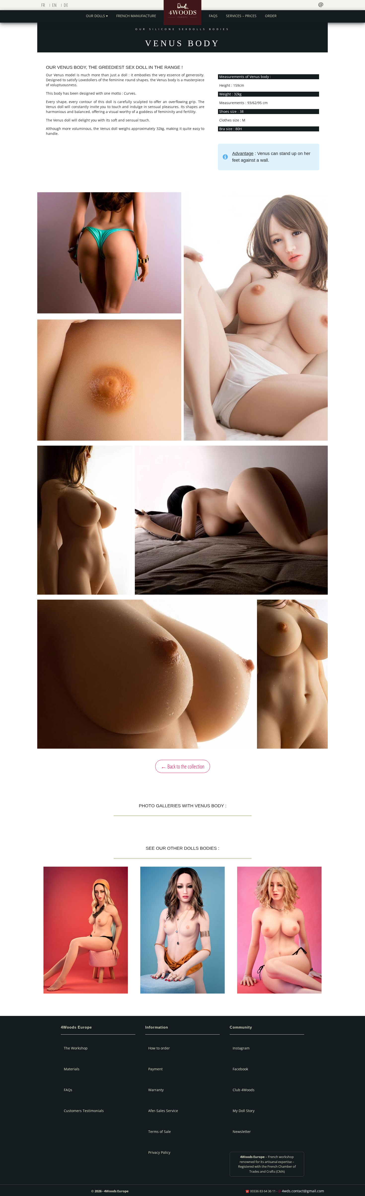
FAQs (213, 15)
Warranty (156, 1089)
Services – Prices (241, 15)
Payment (155, 1069)
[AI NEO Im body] (85, 930)
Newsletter (242, 1131)
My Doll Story (244, 1110)
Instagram (241, 1048)
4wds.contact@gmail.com (303, 1191)
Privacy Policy (159, 1152)
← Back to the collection (182, 766)
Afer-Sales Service (163, 1110)
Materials (71, 1069)
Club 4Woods (244, 1089)
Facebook (240, 1069)
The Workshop (76, 1048)
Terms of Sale (159, 1131)
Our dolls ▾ (97, 15)
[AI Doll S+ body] (182, 930)
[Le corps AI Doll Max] (279, 930)
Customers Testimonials (84, 1110)
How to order (159, 1048)
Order (271, 15)
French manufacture (136, 15)
